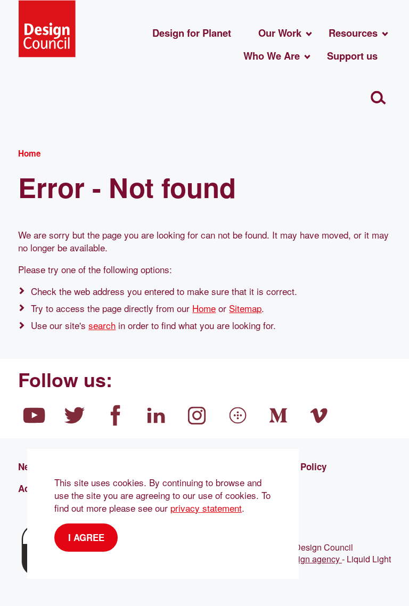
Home (204, 308)
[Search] (378, 97)
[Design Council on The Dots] (238, 415)
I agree (86, 537)
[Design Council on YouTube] (34, 415)
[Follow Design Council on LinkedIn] (157, 415)
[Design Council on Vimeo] (320, 415)
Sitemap (245, 308)
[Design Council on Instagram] (197, 415)
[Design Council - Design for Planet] (47, 29)
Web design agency (303, 558)
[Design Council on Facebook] (116, 415)
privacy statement (206, 507)
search (102, 325)
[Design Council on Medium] (279, 415)
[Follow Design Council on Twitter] (75, 415)
